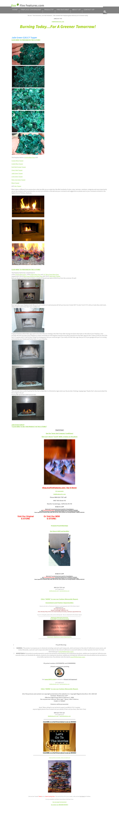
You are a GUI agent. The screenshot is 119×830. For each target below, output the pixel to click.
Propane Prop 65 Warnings (59, 526)
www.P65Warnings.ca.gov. (66, 652)
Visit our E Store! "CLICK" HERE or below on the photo (59, 437)
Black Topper (15, 183)
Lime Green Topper (17, 176)
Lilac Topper (17, 186)
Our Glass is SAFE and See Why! (59, 531)
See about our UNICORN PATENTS (59, 804)
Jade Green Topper (17, 173)
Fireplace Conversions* (31, 10)
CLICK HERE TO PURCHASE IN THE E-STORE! (25, 40)
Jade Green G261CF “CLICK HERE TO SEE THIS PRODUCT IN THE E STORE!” (29, 426)
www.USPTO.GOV (50, 679)
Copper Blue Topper (17, 161)
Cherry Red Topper (17, 170)
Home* (15, 10)
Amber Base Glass (35, 274)
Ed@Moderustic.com (59, 494)
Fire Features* (63, 10)
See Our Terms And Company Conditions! (59, 433)
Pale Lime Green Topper (18, 180)
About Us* (76, 10)
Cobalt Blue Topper (17, 164)
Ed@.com (53, 716)
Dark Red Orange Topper (18, 167)
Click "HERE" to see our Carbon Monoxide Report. (59, 599)
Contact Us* (89, 10)
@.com (65, 716)
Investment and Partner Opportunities (60, 603)
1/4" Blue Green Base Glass (51, 274)
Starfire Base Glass (29, 157)
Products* (49, 10)
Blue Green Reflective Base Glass (32, 276)
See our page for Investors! (59, 802)
